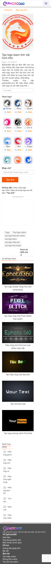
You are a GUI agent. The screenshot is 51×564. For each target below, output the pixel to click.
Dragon (29, 146)
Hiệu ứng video (7, 516)
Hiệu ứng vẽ (7, 469)
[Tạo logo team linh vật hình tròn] (18, 31)
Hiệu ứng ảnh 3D (7, 490)
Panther (8, 108)
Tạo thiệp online (9, 556)
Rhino (19, 108)
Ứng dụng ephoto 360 (12, 540)
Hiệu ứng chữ (7, 461)
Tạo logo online (19, 232)
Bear (8, 146)
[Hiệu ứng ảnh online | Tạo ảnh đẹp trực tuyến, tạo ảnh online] (13, 3)
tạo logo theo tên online (15, 235)
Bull (19, 146)
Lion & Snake (29, 127)
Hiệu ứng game (7, 453)
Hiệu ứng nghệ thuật (7, 479)
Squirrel (29, 108)
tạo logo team (11, 239)
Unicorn (8, 127)
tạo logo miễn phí (12, 242)
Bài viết (6, 550)
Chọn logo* (7, 96)
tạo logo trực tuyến (13, 245)
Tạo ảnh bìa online (10, 561)
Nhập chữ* (6, 168)
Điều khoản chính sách (12, 542)
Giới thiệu (6, 537)
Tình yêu (7, 500)
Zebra (18, 127)
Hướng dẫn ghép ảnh (11, 548)
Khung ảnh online (10, 559)
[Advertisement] (18, 212)
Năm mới (7, 508)
